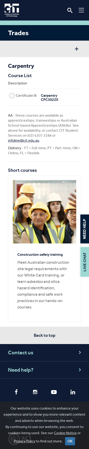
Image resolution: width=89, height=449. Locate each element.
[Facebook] (16, 392)
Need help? (21, 370)
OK (70, 441)
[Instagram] (35, 392)
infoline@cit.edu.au (23, 140)
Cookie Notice (65, 433)
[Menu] (81, 10)
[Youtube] (53, 392)
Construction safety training (40, 254)
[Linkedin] (72, 392)
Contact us (20, 353)
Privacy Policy (24, 441)
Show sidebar (76, 49)
